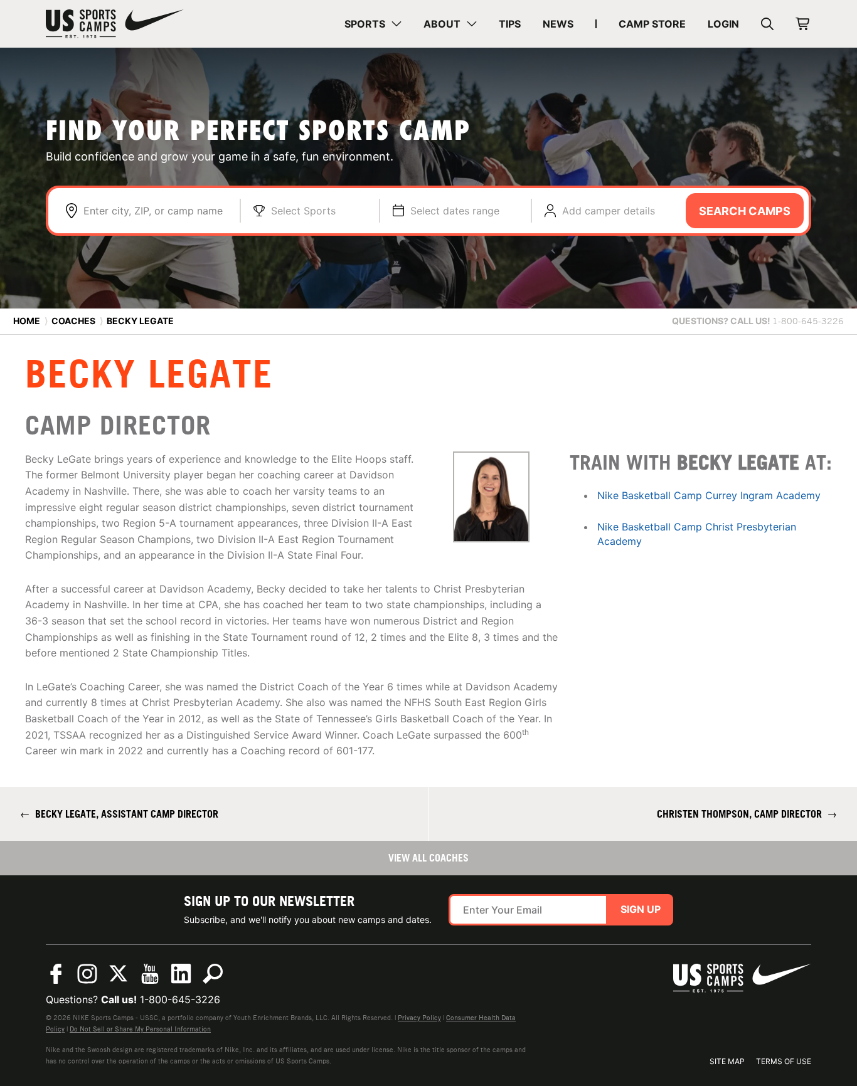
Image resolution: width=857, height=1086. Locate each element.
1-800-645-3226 (180, 999)
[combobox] (155, 211)
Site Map (727, 1061)
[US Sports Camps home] (115, 23)
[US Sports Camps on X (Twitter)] (119, 974)
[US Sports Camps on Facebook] (56, 974)
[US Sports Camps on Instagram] (87, 974)
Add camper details (608, 210)
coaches (73, 320)
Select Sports (303, 210)
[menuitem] (373, 24)
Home (26, 320)
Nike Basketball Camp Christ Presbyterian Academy (696, 533)
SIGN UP (640, 909)
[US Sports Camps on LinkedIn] (181, 974)
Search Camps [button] (744, 211)
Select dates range (454, 210)
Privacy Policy (419, 1017)
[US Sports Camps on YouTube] (150, 974)
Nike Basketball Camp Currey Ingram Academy (709, 495)
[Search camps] (213, 974)
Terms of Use (783, 1061)
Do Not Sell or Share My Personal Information (140, 1029)
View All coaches (428, 857)
